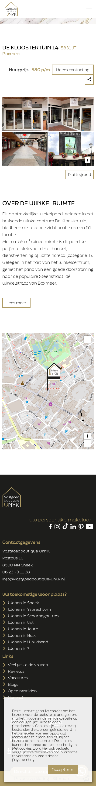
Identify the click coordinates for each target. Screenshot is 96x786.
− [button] (87, 443)
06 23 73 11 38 (16, 572)
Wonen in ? (18, 648)
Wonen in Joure (23, 628)
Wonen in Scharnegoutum (33, 615)
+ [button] (87, 436)
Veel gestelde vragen (28, 664)
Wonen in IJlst (21, 622)
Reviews (16, 671)
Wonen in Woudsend (28, 642)
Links (7, 656)
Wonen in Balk (22, 635)
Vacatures (18, 677)
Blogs (13, 684)
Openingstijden (22, 690)
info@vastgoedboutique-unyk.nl (33, 579)
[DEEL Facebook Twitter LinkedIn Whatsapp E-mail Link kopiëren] (89, 80)
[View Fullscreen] (87, 339)
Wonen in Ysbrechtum (29, 609)
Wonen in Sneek (23, 602)
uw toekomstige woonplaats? (34, 594)
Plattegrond (79, 174)
